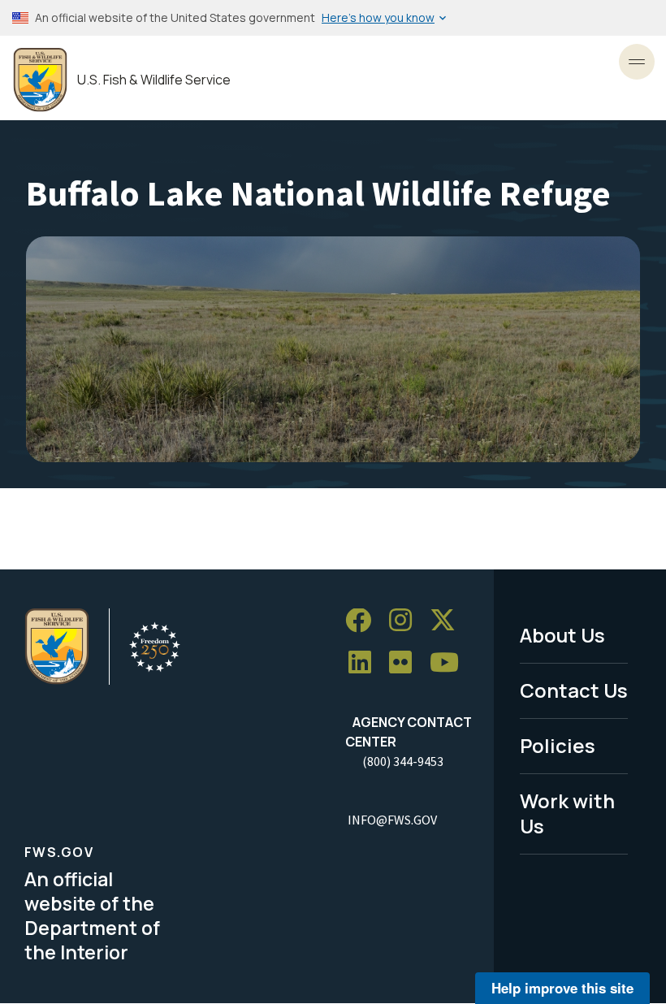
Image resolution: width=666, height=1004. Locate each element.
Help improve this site (562, 988)
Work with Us (567, 813)
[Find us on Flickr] (406, 663)
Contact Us (574, 690)
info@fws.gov (392, 819)
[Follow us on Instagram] (406, 621)
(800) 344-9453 (402, 761)
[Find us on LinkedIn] (365, 663)
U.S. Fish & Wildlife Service (154, 80)
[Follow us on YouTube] (450, 663)
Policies (557, 745)
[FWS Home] (40, 80)
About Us (562, 634)
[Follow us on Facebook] (364, 621)
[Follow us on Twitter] (448, 621)
